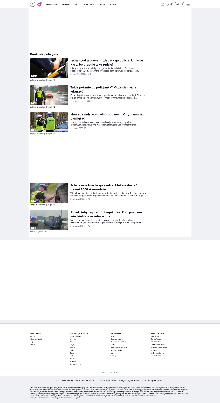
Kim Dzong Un (156, 336)
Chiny (112, 345)
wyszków (40, 232)
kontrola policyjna (44, 80)
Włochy (72, 347)
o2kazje (66, 4)
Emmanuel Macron (157, 345)
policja (33, 80)
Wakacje (113, 356)
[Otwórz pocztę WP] (162, 4)
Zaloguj (179, 4)
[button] (170, 4)
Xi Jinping (154, 350)
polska (33, 232)
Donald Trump (156, 339)
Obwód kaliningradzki (118, 342)
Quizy (77, 4)
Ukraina (73, 339)
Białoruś (73, 361)
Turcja (72, 342)
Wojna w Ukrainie (117, 350)
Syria (72, 350)
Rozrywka (89, 4)
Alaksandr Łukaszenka (159, 347)
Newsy (113, 336)
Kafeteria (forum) (36, 339)
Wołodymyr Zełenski (158, 353)
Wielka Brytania (75, 364)
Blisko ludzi (52, 4)
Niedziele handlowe (117, 339)
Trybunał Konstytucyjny (119, 347)
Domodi (32, 336)
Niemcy (72, 359)
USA (71, 356)
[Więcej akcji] (147, 59)
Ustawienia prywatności (152, 380)
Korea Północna (75, 336)
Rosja (72, 345)
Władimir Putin (156, 342)
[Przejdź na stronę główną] (32, 6)
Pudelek (32, 345)
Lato (112, 353)
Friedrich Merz (156, 356)
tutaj (78, 398)
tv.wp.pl (32, 342)
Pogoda (102, 4)
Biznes (113, 4)
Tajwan (72, 353)
